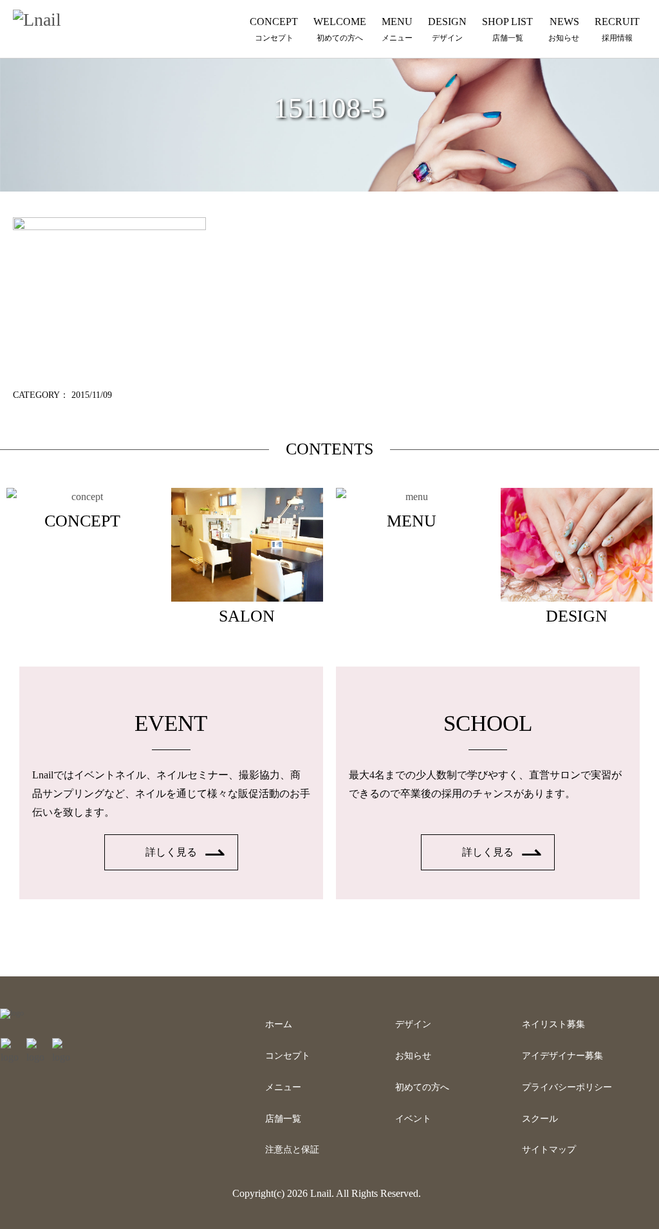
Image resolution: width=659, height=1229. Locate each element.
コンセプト (287, 1056)
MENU (397, 29)
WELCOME (339, 29)
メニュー (283, 1087)
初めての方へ (422, 1087)
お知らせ (413, 1056)
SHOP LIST (507, 29)
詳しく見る (171, 852)
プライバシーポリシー (567, 1087)
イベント (413, 1119)
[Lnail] (12, 1013)
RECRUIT (617, 29)
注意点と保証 (292, 1149)
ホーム (278, 1024)
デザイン (413, 1024)
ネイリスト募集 (553, 1024)
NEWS (563, 29)
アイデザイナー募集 (562, 1056)
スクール (540, 1119)
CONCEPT (274, 29)
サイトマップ (549, 1149)
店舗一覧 (283, 1119)
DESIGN (447, 29)
